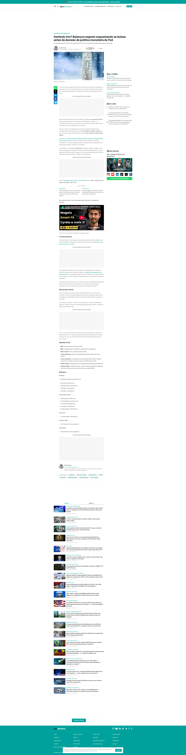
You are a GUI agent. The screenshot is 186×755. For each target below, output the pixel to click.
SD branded (116, 740)
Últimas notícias (77, 734)
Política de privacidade (60, 747)
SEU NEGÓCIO (110, 6)
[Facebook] (131, 728)
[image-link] (59, 509)
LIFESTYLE (118, 6)
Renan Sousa (62, 47)
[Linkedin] (120, 728)
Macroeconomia (83, 477)
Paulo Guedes (94, 477)
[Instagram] (113, 728)
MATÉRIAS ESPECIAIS (100, 6)
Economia (62, 477)
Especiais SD (76, 740)
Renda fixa (115, 737)
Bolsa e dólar (92, 474)
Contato (115, 743)
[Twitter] (129, 728)
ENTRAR (129, 6)
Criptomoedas (116, 734)
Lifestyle (75, 747)
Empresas (56, 737)
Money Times (76, 743)
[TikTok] (123, 728)
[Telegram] (126, 728)
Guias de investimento (99, 740)
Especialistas (57, 740)
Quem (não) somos (98, 743)
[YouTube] (116, 728)
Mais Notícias (79, 720)
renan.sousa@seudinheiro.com (71, 467)
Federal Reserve (72, 477)
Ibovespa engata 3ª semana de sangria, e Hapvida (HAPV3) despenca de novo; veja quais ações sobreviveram (92, 192)
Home (55, 734)
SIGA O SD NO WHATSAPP (120, 178)
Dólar (100, 474)
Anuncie (56, 743)
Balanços (71, 474)
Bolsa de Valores (81, 474)
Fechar (118, 750)
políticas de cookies (92, 751)
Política (75, 737)
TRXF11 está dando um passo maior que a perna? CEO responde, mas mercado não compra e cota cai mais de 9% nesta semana (69, 193)
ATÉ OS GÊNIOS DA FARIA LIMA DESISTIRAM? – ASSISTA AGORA (102, 2)
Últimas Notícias (89, 6)
